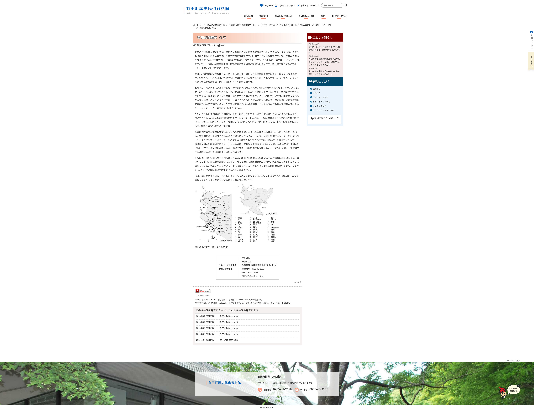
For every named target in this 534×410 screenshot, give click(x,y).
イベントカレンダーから (323, 110)
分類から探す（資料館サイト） (243, 25)
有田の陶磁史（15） (230, 322)
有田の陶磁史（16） (230, 316)
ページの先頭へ (514, 361)
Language (268, 5)
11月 (329, 25)
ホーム (199, 25)
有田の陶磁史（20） (230, 340)
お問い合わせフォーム (252, 276)
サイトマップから (320, 97)
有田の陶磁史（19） (230, 334)
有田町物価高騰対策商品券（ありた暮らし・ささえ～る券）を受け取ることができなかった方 (324, 62)
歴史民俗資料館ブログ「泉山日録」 (295, 25)
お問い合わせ (531, 41)
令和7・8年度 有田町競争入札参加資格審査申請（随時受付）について (324, 48)
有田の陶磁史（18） (230, 328)
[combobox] (332, 5)
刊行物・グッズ (268, 25)
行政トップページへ (310, 5)
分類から (316, 93)
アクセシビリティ (286, 5)
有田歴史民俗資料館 (216, 25)
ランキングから (319, 106)
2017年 (319, 25)
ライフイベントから (321, 102)
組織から (316, 89)
